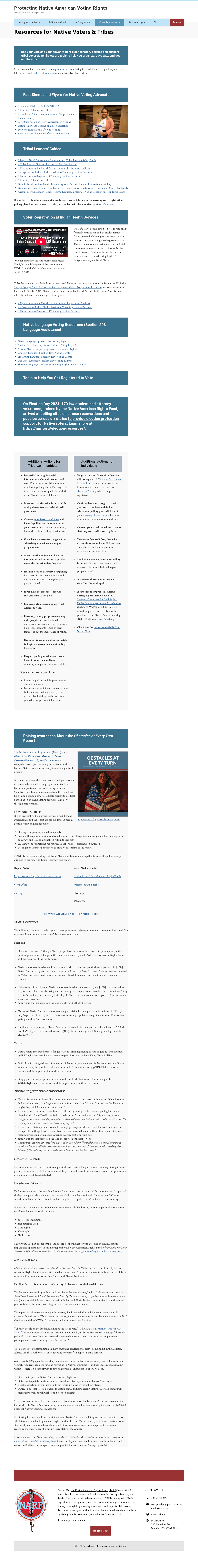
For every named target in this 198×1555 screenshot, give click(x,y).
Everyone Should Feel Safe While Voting (39, 129)
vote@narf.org (107, 204)
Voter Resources (108, 22)
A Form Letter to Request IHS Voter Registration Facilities (49, 176)
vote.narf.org (20, 884)
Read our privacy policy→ (72, 1520)
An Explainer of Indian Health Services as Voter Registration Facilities (55, 172)
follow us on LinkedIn (99, 1510)
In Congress (81, 22)
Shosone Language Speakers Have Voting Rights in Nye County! (52, 364)
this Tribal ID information (40, 73)
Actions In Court (57, 22)
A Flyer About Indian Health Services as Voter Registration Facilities (54, 168)
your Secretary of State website (93, 515)
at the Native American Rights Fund (29, 12)
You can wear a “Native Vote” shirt (36, 133)
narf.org (18, 893)
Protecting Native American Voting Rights (60, 8)
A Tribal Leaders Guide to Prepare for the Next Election (47, 164)
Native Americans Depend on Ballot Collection (43, 125)
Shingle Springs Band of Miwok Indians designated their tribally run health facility (58, 287)
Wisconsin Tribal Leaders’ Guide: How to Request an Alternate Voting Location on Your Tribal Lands (71, 191)
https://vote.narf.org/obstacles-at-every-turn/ (99, 819)
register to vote (61, 69)
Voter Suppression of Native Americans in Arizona (44, 121)
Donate (177, 22)
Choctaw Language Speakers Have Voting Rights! (44, 352)
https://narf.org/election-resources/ (54, 428)
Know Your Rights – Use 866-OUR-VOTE (40, 106)
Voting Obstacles (28, 22)
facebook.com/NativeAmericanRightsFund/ (97, 876)
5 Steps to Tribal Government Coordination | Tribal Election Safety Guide (57, 160)
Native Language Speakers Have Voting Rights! (43, 341)
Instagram (76, 1510)
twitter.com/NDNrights (86, 884)
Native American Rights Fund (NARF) (40, 752)
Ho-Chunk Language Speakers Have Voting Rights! (45, 356)
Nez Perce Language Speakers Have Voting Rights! (45, 360)
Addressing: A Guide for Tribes (34, 110)
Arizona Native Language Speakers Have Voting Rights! (47, 348)
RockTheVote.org (86, 491)
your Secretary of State (46, 519)
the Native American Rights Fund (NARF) (94, 1490)
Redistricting (136, 22)
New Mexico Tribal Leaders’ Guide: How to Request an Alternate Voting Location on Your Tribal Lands (73, 187)
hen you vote (63, 133)
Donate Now (100, 1530)
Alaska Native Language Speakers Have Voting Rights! (47, 345)
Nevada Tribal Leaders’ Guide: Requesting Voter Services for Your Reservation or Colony (65, 184)
